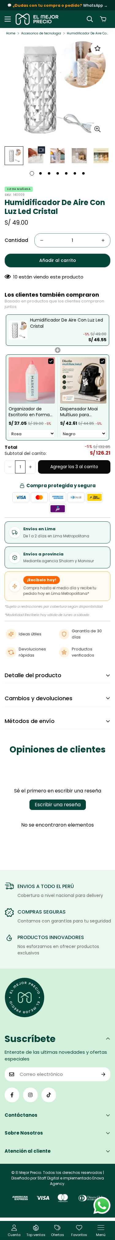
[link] (18, 330)
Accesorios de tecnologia (41, 33)
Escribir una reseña (58, 804)
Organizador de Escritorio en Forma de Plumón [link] (29, 412)
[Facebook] (12, 1095)
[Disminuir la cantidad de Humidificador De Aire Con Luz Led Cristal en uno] (42, 240)
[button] (103, 19)
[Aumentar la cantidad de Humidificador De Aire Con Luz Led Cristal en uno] (103, 240)
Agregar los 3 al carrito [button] (74, 467)
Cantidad (16, 240)
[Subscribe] (103, 1074)
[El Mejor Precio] (37, 19)
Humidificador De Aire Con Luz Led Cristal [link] (66, 323)
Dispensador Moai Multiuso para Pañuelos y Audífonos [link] (83, 412)
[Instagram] (30, 1095)
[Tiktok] (48, 1095)
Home (10, 33)
